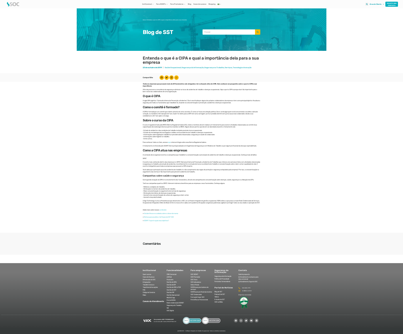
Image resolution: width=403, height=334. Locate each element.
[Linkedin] (171, 77)
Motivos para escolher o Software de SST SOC (159, 217)
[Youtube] (251, 320)
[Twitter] (166, 77)
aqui (169, 142)
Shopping (211, 4)
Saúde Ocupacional (173, 68)
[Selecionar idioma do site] (220, 4)
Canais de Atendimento (153, 301)
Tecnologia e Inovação (242, 68)
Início (144, 20)
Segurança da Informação (193, 68)
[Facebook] (162, 77)
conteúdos (163, 210)
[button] (366, 4)
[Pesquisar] (257, 32)
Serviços (228, 68)
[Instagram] (241, 320)
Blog (189, 4)
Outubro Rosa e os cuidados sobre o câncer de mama (161, 213)
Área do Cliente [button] (375, 4)
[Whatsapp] (176, 77)
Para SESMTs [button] (161, 4)
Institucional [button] (147, 4)
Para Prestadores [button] (176, 4)
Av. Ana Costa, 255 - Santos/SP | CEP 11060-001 (165, 321)
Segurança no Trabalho (214, 68)
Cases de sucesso (199, 4)
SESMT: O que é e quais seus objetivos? (156, 221)
